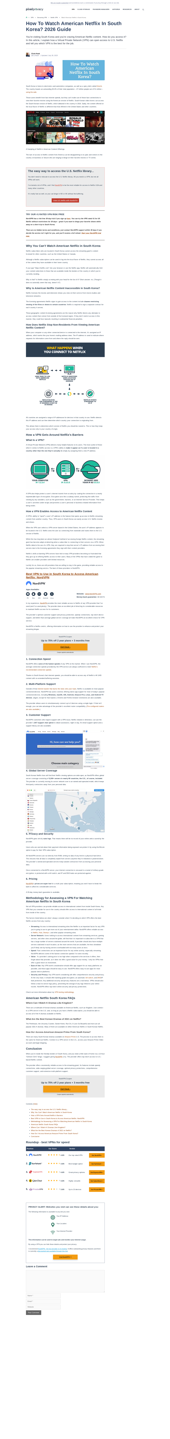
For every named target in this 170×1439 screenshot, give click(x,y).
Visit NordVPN (64, 1257)
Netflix (35, 933)
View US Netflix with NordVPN (65, 200)
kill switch (89, 978)
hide (35, 1104)
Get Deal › (65, 647)
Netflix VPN (54, 17)
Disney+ (46, 933)
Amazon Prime (70, 1037)
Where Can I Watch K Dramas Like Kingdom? (48, 1127)
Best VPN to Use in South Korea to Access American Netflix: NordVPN (57, 1118)
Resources (127, 9)
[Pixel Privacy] (34, 10)
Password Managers (101, 9)
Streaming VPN (42, 17)
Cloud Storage (83, 9)
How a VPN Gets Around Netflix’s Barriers (47, 1115)
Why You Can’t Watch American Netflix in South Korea (51, 1112)
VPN (73, 9)
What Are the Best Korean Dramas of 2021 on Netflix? (51, 1130)
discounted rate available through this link (53, 1251)
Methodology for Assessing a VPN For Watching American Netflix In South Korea (61, 1121)
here (68, 219)
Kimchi (99, 86)
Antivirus (116, 9)
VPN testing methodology (64, 992)
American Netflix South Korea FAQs (44, 1124)
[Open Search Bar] (143, 10)
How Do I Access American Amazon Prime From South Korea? (54, 1133)
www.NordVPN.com (93, 594)
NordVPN (58, 185)
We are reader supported (59, 3)
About (137, 9)
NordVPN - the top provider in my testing (52, 1249)
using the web (31, 92)
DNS (99, 978)
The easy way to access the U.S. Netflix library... (49, 1109)
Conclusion (35, 1136)
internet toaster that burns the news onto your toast (57, 689)
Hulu (40, 933)
